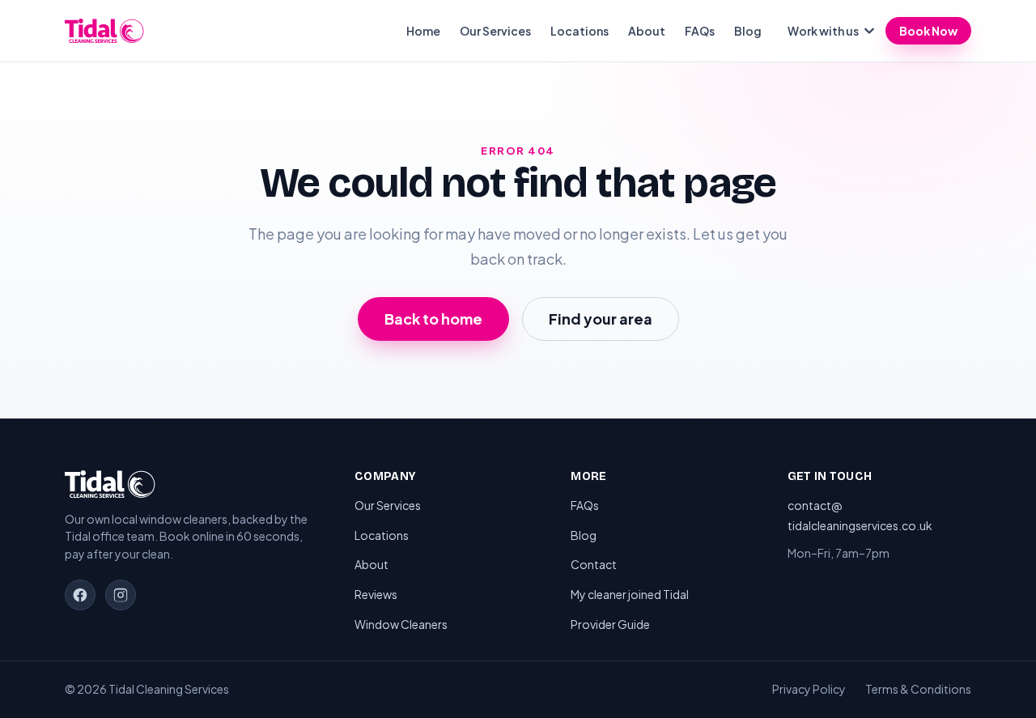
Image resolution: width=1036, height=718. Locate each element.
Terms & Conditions (918, 689)
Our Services (495, 30)
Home (423, 30)
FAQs (700, 30)
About (646, 30)
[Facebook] (80, 595)
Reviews (376, 594)
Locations (579, 30)
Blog (748, 30)
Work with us (823, 30)
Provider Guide (610, 624)
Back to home (433, 318)
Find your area (600, 318)
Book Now (928, 30)
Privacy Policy (809, 689)
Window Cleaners (401, 624)
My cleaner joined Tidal (630, 594)
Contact (594, 564)
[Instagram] (120, 595)
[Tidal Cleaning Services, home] (104, 31)
